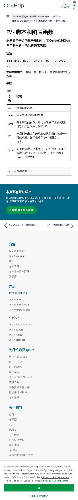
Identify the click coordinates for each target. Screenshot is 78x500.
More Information (39, 495)
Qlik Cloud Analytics (20, 324)
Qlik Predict (15, 334)
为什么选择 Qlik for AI (21, 377)
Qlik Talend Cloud (19, 304)
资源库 (13, 276)
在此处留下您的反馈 (21, 210)
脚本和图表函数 (44, 20)
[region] (39, 480)
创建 (55, 16)
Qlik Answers (16, 329)
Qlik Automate (17, 339)
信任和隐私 (15, 367)
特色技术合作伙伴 (19, 387)
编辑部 (13, 450)
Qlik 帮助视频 (16, 251)
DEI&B (12, 429)
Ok (39, 487)
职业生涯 (14, 445)
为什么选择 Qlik (18, 356)
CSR (11, 424)
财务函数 (60, 20)
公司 (11, 414)
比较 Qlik (14, 382)
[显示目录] (7, 16)
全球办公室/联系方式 (21, 455)
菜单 (74, 7)
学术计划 (14, 434)
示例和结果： (22, 171)
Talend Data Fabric (19, 309)
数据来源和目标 (18, 392)
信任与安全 (15, 361)
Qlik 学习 (14, 266)
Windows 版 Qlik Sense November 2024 (31, 16)
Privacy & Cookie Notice (55, 480)
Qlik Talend (15, 299)
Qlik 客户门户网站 (19, 271)
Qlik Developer (17, 256)
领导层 (13, 419)
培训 (11, 261)
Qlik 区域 (14, 397)
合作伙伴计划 (16, 439)
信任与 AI (14, 372)
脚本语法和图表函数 (22, 20)
